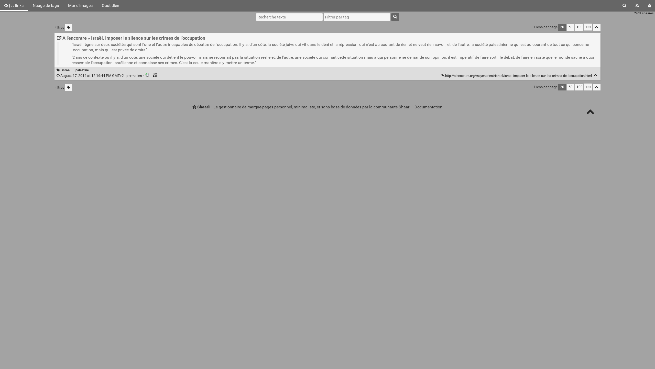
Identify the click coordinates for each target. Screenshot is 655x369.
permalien (101, 76)
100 (579, 27)
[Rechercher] (624, 5)
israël (66, 70)
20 (562, 27)
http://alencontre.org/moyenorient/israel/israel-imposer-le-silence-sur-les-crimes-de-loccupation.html (518, 76)
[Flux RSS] (637, 5)
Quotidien (110, 5)
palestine (82, 70)
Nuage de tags (46, 5)
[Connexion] (649, 5)
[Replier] (595, 75)
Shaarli (203, 107)
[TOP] (590, 112)
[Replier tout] (597, 27)
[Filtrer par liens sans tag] (68, 27)
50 (571, 27)
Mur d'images (80, 5)
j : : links (16, 5)
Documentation (428, 107)
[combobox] (357, 17)
